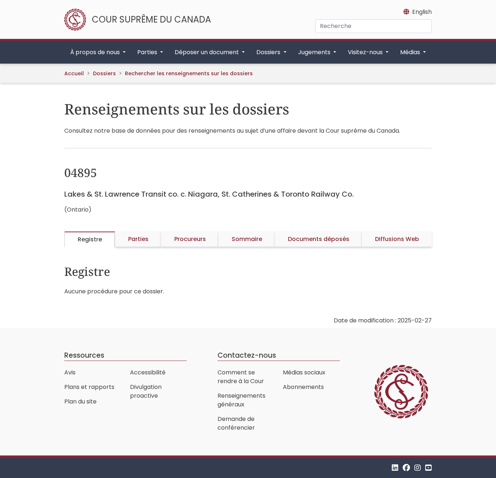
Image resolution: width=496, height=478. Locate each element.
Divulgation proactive (146, 391)
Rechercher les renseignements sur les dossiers (189, 73)
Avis (70, 372)
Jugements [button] (315, 52)
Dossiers (104, 73)
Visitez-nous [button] (366, 52)
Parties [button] (148, 52)
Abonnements (303, 387)
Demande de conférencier (236, 423)
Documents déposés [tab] (318, 239)
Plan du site (80, 401)
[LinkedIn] (395, 467)
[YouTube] (428, 467)
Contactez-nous (246, 355)
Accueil (74, 73)
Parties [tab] (138, 239)
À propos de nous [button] (95, 52)
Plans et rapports (89, 387)
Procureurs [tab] (190, 239)
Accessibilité (148, 372)
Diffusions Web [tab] (397, 239)
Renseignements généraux (241, 400)
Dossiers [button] (269, 52)
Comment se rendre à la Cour (240, 376)
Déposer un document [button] (207, 52)
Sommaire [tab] (247, 239)
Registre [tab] (90, 239)
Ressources (84, 355)
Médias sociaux (304, 372)
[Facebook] (406, 467)
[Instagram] (417, 467)
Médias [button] (411, 52)
